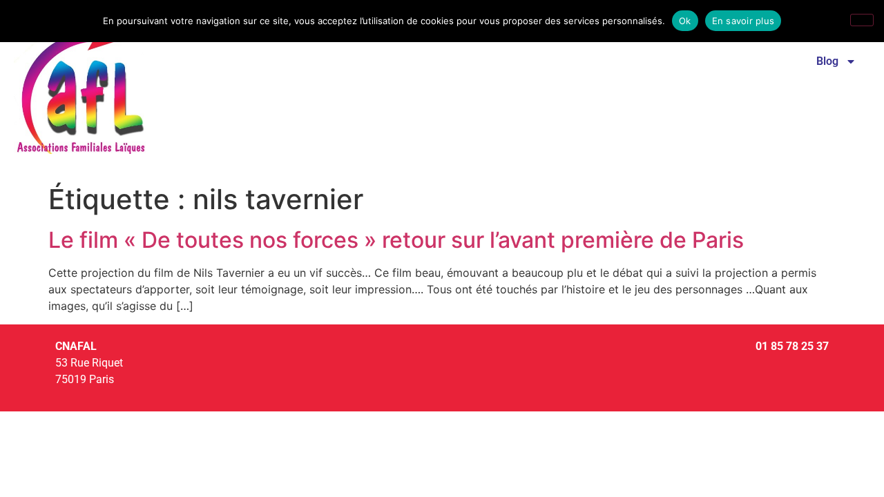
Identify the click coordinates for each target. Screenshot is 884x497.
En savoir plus (743, 20)
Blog (827, 61)
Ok (685, 20)
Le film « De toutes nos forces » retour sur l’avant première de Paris (396, 239)
